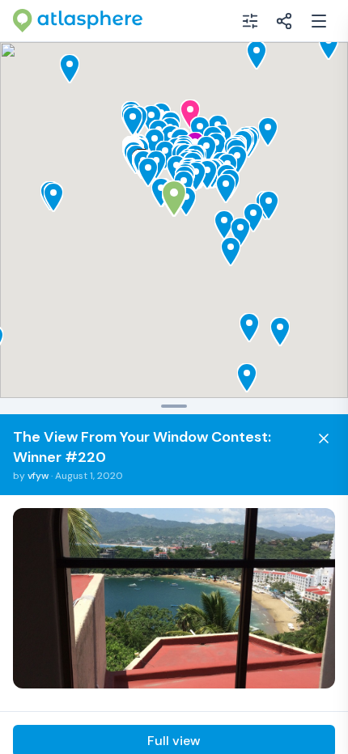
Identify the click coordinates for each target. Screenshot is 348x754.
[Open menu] (319, 21)
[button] (148, 172)
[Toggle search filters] (250, 21)
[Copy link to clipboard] (284, 21)
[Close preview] (323, 438)
